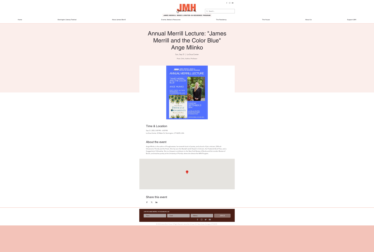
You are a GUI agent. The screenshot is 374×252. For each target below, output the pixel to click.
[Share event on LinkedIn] (156, 202)
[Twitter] (205, 219)
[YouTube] (233, 3)
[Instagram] (230, 3)
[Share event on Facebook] (147, 202)
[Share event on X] (152, 202)
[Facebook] (227, 3)
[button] (351, 19)
